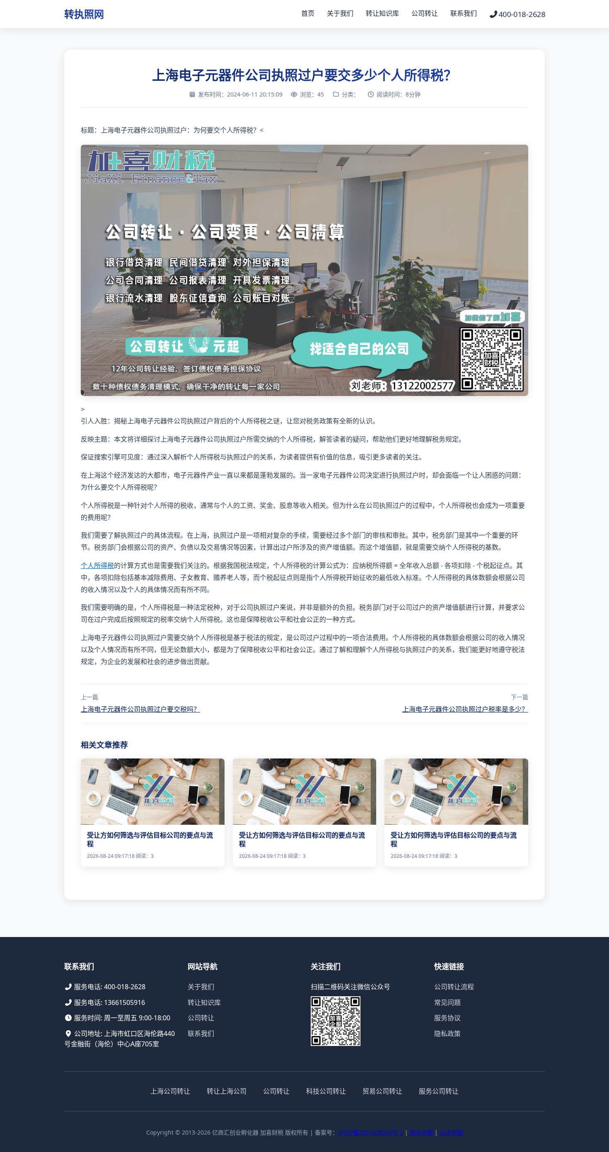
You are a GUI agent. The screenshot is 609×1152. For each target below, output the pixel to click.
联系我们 (463, 13)
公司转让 (424, 13)
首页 (307, 13)
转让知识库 (382, 13)
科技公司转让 (326, 1091)
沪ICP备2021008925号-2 (370, 1132)
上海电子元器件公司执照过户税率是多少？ (465, 709)
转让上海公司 (227, 1091)
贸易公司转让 (382, 1091)
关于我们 (340, 13)
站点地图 (451, 1132)
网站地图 (421, 1132)
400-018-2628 (521, 14)
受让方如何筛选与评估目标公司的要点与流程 (150, 839)
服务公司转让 (439, 1091)
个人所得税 (97, 565)
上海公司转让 (170, 1091)
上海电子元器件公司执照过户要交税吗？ (140, 709)
